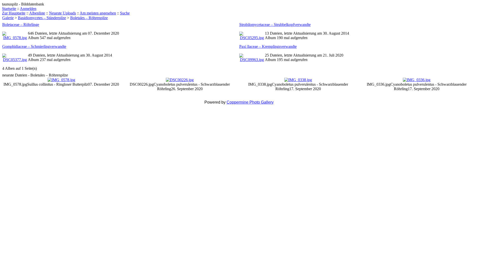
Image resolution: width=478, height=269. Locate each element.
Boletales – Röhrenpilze (89, 18)
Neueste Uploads (62, 13)
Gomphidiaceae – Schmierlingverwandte (34, 46)
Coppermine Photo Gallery (250, 102)
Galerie (8, 18)
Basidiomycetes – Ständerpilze (42, 18)
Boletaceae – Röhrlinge (20, 24)
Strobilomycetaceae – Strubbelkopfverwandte (275, 24)
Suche (125, 13)
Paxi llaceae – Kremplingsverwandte (268, 46)
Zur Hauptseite (13, 13)
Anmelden (28, 8)
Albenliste (37, 13)
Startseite (9, 8)
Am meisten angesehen (98, 13)
